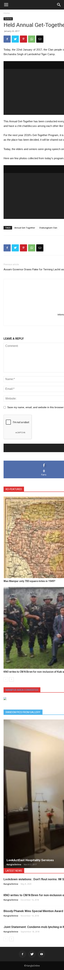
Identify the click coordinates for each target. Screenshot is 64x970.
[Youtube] (41, 954)
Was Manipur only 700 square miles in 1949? (29, 581)
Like (44, 462)
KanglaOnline (14, 864)
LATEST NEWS (14, 870)
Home (7, 13)
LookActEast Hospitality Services (30, 860)
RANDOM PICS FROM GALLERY (23, 712)
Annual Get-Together (24, 227)
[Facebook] (22, 954)
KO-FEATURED (14, 489)
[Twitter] (32, 954)
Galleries (8, 18)
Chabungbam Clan (48, 227)
